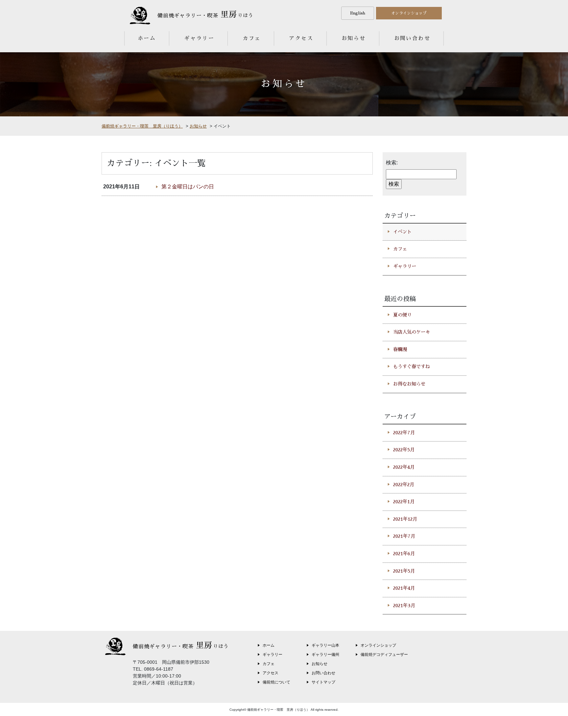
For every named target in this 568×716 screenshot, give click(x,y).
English (357, 13)
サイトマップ (323, 682)
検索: (392, 162)
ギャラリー (199, 38)
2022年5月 (403, 449)
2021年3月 (404, 605)
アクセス (301, 38)
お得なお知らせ (409, 384)
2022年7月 (404, 432)
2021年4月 (404, 588)
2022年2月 (403, 484)
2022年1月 (403, 501)
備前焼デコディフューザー (384, 654)
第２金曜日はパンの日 (187, 186)
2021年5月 (404, 571)
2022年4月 (403, 467)
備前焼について (276, 682)
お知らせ (354, 38)
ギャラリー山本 (325, 645)
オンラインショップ (409, 13)
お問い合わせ (412, 38)
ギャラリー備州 (325, 654)
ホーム (147, 38)
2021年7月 (404, 536)
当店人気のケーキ (411, 332)
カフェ (252, 38)
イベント (402, 231)
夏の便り (402, 315)
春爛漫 (400, 349)
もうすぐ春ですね (411, 366)
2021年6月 (404, 553)
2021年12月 (405, 519)
